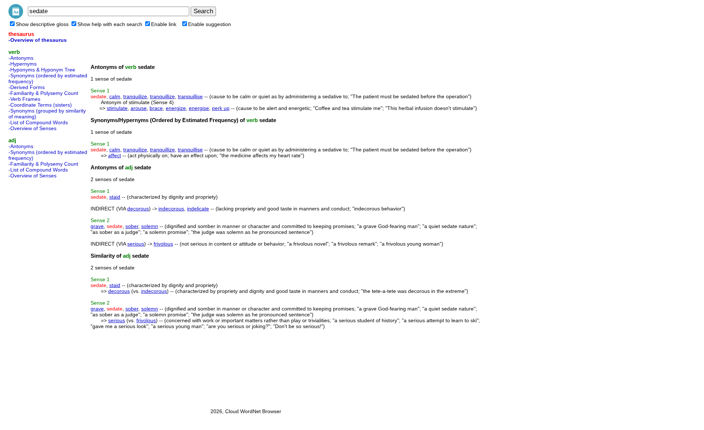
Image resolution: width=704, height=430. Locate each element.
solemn (149, 226)
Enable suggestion (209, 24)
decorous (138, 209)
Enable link (163, 24)
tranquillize (162, 96)
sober (131, 226)
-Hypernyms (22, 64)
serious (135, 244)
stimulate (117, 108)
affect (114, 155)
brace (156, 108)
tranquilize (135, 96)
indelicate (198, 209)
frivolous (163, 244)
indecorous (171, 209)
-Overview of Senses (32, 128)
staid (114, 197)
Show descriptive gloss (42, 24)
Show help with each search (109, 24)
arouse (139, 108)
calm (114, 96)
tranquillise (190, 96)
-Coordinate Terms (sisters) (40, 105)
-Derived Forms (26, 87)
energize (176, 108)
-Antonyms (20, 58)
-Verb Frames (24, 99)
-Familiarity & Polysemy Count (43, 93)
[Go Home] (15, 17)
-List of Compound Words (38, 122)
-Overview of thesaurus (37, 40)
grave (97, 226)
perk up (221, 108)
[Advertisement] (37, 291)
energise (199, 108)
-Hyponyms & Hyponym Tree (41, 70)
